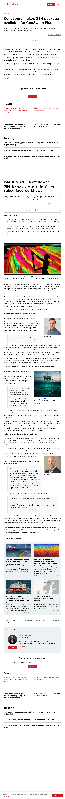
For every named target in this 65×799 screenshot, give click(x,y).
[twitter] (32, 40)
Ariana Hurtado (9, 204)
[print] (60, 40)
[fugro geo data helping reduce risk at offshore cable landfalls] (18, 550)
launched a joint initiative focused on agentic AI (35, 299)
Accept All (57, 795)
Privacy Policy (7, 796)
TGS (7, 612)
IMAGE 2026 (35, 310)
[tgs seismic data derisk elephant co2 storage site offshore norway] (46, 587)
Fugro (7, 573)
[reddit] (35, 40)
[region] (32, 795)
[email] (38, 40)
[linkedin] (29, 40)
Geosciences (7, 13)
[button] (5, 4)
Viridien (36, 575)
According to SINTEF (40, 399)
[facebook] (27, 40)
